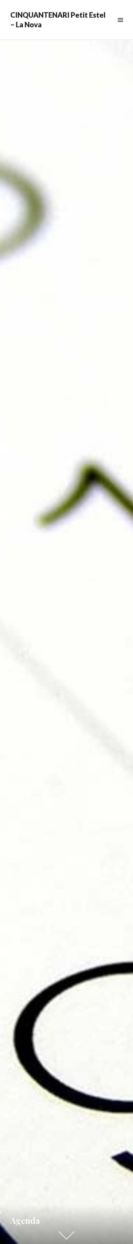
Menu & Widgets (120, 27)
